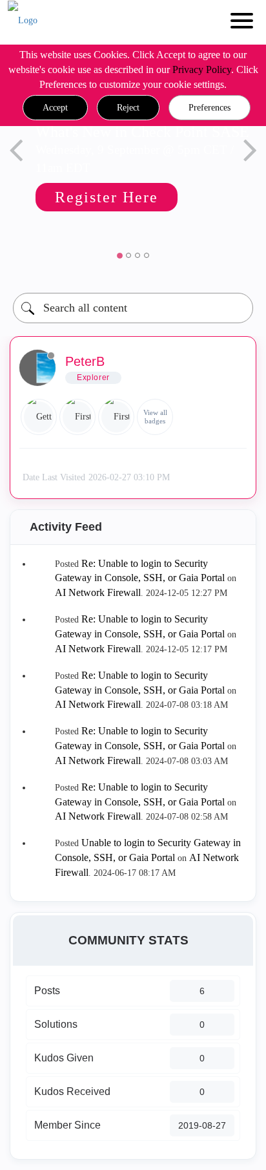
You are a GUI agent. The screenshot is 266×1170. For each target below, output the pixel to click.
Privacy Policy (201, 69)
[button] (55, 108)
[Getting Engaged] (39, 417)
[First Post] (116, 417)
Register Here (106, 197)
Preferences (209, 107)
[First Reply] (77, 417)
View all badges (155, 417)
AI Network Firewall (98, 592)
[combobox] (133, 308)
